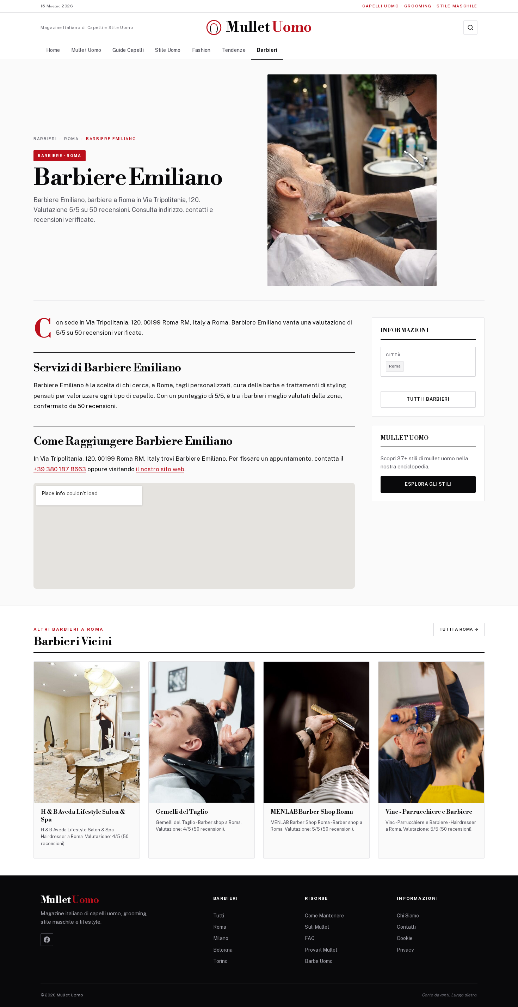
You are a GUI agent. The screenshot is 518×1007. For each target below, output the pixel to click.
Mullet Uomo (86, 50)
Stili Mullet (317, 927)
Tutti (218, 915)
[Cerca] (470, 27)
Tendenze (234, 50)
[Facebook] (47, 939)
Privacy (405, 950)
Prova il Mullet (321, 950)
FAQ (310, 938)
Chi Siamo (408, 915)
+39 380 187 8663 (59, 469)
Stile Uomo (168, 50)
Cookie (405, 938)
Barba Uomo (319, 961)
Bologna (223, 950)
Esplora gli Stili (428, 484)
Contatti (406, 927)
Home (53, 50)
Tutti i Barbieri (428, 399)
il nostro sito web (160, 469)
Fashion (201, 50)
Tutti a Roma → (459, 629)
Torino (220, 961)
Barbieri (267, 50)
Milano (220, 938)
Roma (71, 139)
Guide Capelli (128, 50)
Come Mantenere (324, 915)
